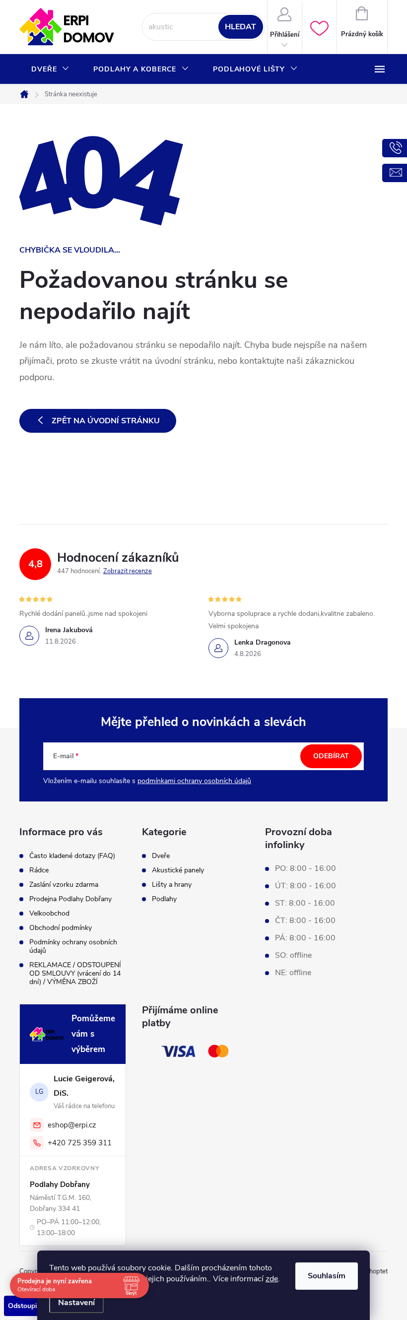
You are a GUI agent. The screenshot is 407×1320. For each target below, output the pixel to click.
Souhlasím (326, 1275)
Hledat (240, 26)
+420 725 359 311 (80, 1143)
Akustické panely (178, 870)
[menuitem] (50, 69)
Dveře (161, 856)
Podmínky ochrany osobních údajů (73, 946)
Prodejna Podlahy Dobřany (70, 899)
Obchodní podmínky (60, 927)
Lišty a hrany (172, 885)
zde (272, 1278)
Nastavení (76, 1302)
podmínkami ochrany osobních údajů (194, 781)
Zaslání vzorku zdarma (63, 884)
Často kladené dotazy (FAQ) (72, 855)
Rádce (39, 870)
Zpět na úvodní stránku (106, 420)
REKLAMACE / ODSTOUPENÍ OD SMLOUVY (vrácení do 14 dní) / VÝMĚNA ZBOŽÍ (75, 973)
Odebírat (331, 756)
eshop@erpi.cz (72, 1125)
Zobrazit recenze (127, 571)
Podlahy (164, 899)
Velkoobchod (49, 913)
